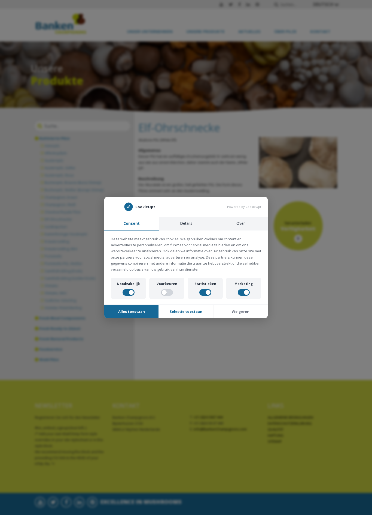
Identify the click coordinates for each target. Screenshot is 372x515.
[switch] (129, 292)
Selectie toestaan (186, 311)
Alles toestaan (131, 311)
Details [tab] (186, 223)
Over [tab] (240, 223)
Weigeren (240, 311)
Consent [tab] (131, 223)
